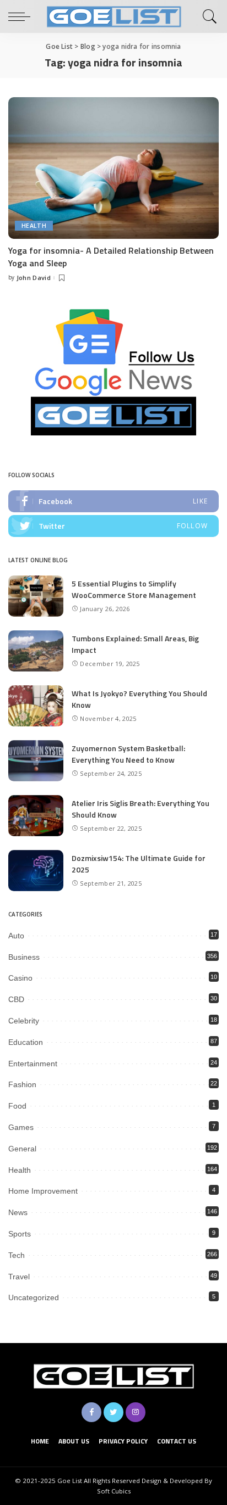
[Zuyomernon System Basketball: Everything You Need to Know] (35, 760)
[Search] (208, 16)
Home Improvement (43, 1191)
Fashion (22, 1084)
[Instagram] (135, 1412)
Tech (16, 1255)
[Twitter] (113, 526)
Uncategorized (33, 1297)
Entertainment (32, 1063)
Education (25, 1042)
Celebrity (23, 1020)
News (18, 1212)
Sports (19, 1233)
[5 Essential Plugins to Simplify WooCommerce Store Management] (35, 596)
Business (24, 957)
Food (17, 1105)
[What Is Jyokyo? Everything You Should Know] (35, 705)
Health (33, 226)
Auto (16, 935)
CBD (16, 999)
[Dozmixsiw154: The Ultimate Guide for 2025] (35, 870)
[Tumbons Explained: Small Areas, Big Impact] (35, 651)
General (22, 1148)
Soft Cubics (114, 1491)
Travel (19, 1276)
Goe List (69, 1480)
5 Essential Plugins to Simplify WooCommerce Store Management (134, 589)
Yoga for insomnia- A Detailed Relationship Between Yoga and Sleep (111, 256)
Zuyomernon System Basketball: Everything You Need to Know (128, 753)
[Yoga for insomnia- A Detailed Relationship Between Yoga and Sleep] (113, 168)
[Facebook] (113, 501)
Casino (20, 978)
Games (21, 1127)
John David (34, 278)
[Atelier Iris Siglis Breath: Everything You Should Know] (35, 815)
